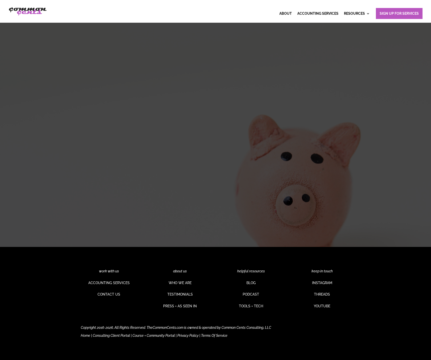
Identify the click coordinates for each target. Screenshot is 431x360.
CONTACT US (109, 294)
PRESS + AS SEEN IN (180, 306)
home (148, 192)
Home (85, 336)
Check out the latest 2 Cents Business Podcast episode (135, 151)
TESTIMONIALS (180, 294)
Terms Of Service (214, 336)
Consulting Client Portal (111, 336)
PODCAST (251, 294)
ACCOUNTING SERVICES (109, 283)
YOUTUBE (322, 306)
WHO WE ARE (180, 283)
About (285, 13)
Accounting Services (317, 13)
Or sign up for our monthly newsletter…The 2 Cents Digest (137, 174)
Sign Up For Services (399, 13)
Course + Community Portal (153, 336)
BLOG (251, 283)
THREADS (322, 294)
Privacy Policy (188, 336)
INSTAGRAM (322, 283)
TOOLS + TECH (251, 306)
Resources (354, 13)
